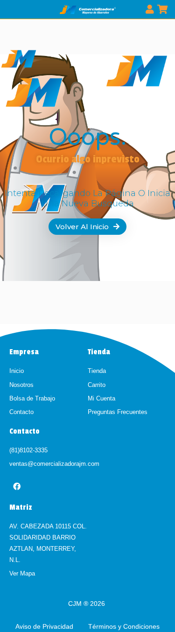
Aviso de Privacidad (45, 626)
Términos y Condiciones (124, 626)
